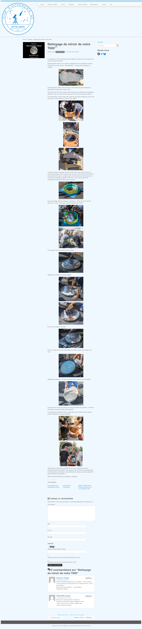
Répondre (88, 578)
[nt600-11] (71, 338)
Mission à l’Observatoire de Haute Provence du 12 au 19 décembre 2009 (85, 487)
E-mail (50, 530)
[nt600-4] (71, 159)
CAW (77, 51)
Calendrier (71, 4)
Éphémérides (94, 4)
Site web (50, 537)
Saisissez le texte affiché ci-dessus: (57, 549)
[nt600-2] (71, 111)
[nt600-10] (71, 289)
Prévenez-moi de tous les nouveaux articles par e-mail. (62, 562)
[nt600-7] (71, 238)
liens (111, 4)
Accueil (42, 4)
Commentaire (51, 504)
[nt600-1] (71, 77)
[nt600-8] (71, 262)
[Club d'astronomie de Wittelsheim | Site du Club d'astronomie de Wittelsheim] (18, 19)
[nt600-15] (71, 454)
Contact (63, 4)
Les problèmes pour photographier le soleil (53, 486)
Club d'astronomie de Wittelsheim (61, 625)
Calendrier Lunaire (34, 57)
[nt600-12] (71, 365)
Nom (49, 524)
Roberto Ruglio (62, 577)
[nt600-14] (71, 428)
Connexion (100, 42)
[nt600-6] (71, 215)
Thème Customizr (86, 625)
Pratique (62, 51)
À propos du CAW (52, 4)
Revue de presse (82, 4)
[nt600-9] (71, 313)
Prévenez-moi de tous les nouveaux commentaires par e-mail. (64, 557)
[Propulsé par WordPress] (74, 625)
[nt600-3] (71, 134)
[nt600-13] (71, 393)
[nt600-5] (71, 190)
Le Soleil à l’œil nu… (55, 617)
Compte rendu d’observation (67, 486)
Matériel (30, 39)
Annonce (104, 4)
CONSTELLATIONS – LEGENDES (83, 617)
